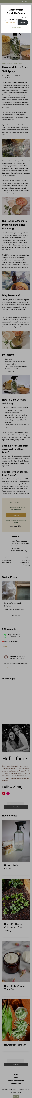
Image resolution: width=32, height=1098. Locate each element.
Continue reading (16, 27)
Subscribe (23, 22)
